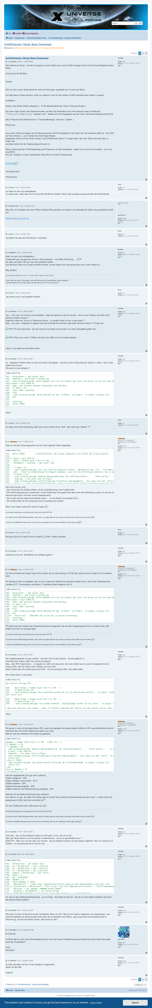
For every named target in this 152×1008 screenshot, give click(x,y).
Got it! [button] (135, 1002)
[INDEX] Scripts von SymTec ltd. (17, 218)
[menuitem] (9, 33)
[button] (146, 53)
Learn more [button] (96, 1002)
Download (10, 163)
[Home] (76, 17)
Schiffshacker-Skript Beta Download (27, 44)
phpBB (68, 995)
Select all (16, 373)
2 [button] (143, 53)
